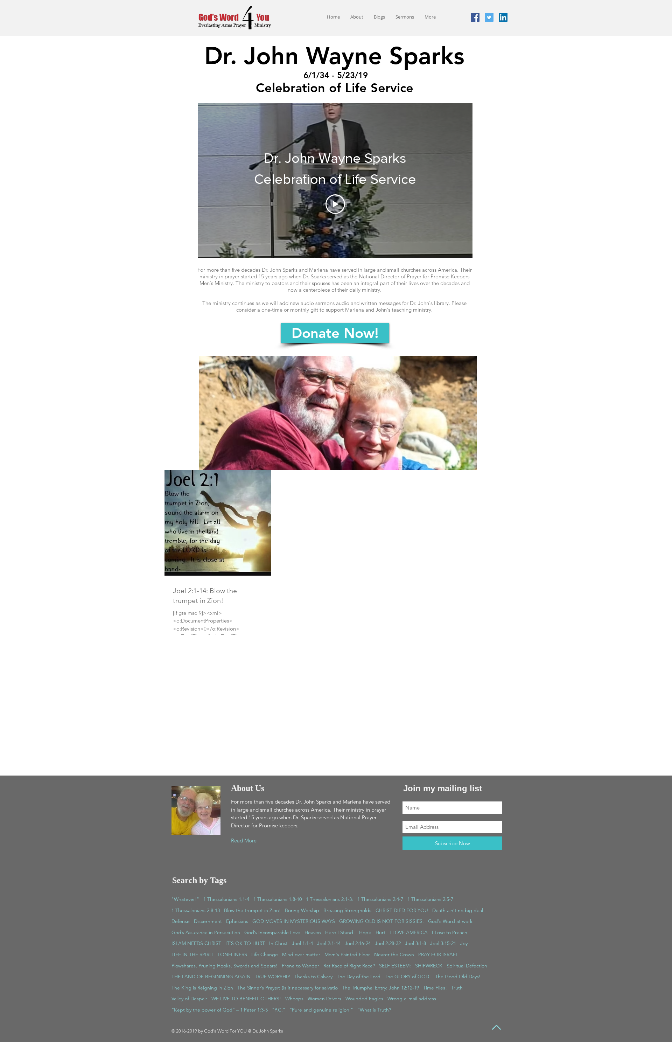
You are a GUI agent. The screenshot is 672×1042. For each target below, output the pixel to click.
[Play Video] (335, 204)
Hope (365, 932)
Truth (457, 988)
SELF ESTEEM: (395, 966)
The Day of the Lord (358, 976)
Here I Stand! (340, 932)
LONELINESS (232, 954)
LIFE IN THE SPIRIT (193, 954)
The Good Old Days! (458, 976)
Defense (181, 921)
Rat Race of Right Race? (349, 966)
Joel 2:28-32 (388, 943)
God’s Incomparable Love (272, 932)
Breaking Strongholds (347, 910)
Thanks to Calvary (313, 976)
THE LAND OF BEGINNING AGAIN (211, 976)
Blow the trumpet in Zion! (252, 910)
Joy (464, 943)
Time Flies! (435, 988)
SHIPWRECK (428, 966)
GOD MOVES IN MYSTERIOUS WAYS (293, 921)
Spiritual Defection (467, 966)
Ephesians (237, 921)
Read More (244, 840)
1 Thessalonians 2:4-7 (380, 899)
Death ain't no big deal (457, 910)
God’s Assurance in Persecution (206, 932)
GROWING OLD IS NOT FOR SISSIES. (381, 921)
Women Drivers (324, 998)
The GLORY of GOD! (408, 976)
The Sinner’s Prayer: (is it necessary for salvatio (287, 988)
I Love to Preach (449, 932)
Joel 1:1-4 (302, 943)
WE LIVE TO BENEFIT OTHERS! (246, 998)
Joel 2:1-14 (329, 943)
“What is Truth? (374, 1010)
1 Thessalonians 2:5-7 (430, 899)
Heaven (312, 932)
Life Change (264, 954)
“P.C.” (278, 1010)
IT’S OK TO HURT (245, 943)
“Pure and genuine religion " (321, 1010)
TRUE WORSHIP (272, 976)
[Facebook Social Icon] (475, 17)
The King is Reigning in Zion (202, 988)
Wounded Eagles (364, 998)
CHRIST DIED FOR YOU (402, 910)
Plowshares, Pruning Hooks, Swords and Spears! (225, 966)
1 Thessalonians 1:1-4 (226, 899)
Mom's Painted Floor (347, 954)
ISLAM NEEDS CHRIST (196, 943)
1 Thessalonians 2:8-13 (196, 910)
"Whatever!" (185, 899)
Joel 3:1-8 (415, 943)
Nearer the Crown (394, 954)
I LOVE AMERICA (409, 932)
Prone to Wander (300, 966)
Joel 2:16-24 (358, 943)
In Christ (278, 943)
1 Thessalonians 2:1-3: (329, 899)
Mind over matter (301, 954)
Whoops (294, 998)
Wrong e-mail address (411, 998)
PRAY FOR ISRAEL (438, 954)
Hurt (380, 932)
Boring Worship (302, 910)
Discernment (208, 921)
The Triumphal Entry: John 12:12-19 (380, 988)
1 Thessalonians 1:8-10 (277, 899)
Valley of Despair (189, 998)
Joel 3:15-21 (443, 943)
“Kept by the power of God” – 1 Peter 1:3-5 (220, 1010)
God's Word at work (450, 921)
